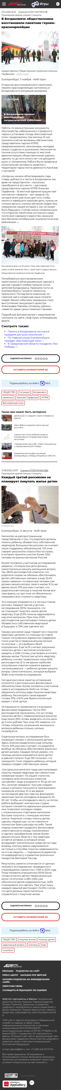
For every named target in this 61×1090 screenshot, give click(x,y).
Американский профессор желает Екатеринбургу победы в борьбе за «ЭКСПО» (35, 454)
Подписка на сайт (28, 971)
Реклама (7, 971)
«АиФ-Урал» (22, 74)
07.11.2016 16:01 (8, 12)
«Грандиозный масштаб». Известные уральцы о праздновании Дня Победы (35, 445)
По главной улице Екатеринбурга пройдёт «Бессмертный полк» (26, 339)
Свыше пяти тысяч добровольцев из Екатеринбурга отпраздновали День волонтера (31, 436)
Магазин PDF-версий (33, 975)
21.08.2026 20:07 (9, 470)
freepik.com (7, 525)
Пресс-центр (10, 975)
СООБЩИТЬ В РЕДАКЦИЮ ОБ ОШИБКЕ (24, 990)
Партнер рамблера (28, 1076)
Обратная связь (12, 986)
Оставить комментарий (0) (30, 369)
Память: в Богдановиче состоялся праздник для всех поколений (26, 333)
